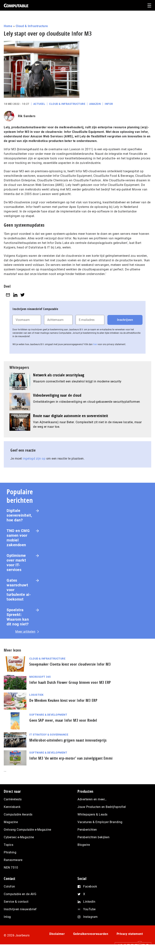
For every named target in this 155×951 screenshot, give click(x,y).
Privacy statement (130, 934)
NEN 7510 (11, 867)
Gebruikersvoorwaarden (90, 934)
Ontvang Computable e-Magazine (27, 829)
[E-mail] (8, 294)
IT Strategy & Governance (48, 734)
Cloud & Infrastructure (32, 26)
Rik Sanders (27, 116)
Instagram (90, 917)
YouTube (89, 909)
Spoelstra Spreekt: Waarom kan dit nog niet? (18, 617)
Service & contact (16, 901)
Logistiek (36, 694)
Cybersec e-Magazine (19, 837)
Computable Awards (18, 814)
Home (8, 26)
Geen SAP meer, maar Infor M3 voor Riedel (63, 720)
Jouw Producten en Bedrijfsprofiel (102, 807)
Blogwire (84, 845)
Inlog (7, 917)
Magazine (11, 822)
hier (95, 344)
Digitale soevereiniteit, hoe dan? (19, 515)
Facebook (90, 886)
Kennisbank (12, 807)
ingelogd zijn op (34, 458)
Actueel (39, 103)
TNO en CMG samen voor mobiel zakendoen (18, 537)
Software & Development (48, 714)
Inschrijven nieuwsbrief (20, 909)
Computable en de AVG (20, 894)
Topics (8, 845)
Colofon (9, 886)
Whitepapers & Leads (93, 814)
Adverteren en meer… (92, 799)
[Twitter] (22, 294)
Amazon (95, 103)
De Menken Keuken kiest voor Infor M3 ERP (63, 700)
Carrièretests (13, 799)
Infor (109, 103)
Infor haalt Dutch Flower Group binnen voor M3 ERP (70, 682)
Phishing (10, 852)
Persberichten (87, 829)
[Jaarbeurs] (131, 945)
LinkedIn (89, 901)
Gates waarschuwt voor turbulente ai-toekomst (19, 590)
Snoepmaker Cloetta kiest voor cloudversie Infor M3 (70, 664)
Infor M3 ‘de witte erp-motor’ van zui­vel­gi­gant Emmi (71, 758)
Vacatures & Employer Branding (100, 822)
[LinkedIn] (15, 294)
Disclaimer (57, 934)
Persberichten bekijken (93, 837)
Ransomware (13, 860)
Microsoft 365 (40, 676)
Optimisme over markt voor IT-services (16, 562)
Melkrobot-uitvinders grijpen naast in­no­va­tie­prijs (68, 740)
